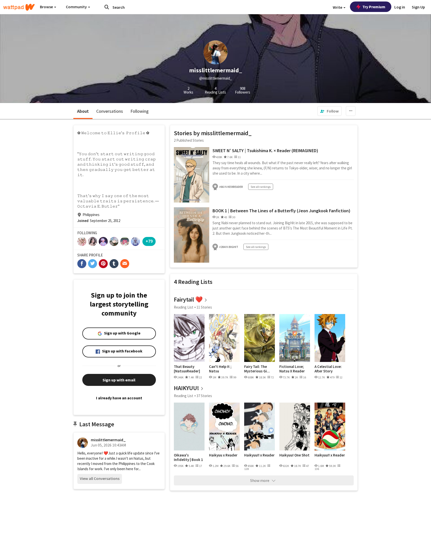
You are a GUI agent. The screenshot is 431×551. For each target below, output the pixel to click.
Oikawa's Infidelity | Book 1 (188, 457)
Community (77, 6)
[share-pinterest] (103, 263)
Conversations (109, 111)
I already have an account (119, 397)
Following (139, 111)
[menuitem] (329, 111)
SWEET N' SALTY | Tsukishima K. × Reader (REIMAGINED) (265, 150)
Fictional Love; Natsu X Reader (292, 368)
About (83, 111)
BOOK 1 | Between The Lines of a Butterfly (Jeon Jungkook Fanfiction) (281, 211)
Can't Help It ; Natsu (220, 368)
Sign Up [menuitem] (418, 6)
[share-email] (124, 263)
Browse (47, 6)
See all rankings (261, 187)
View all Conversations (99, 478)
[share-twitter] (92, 263)
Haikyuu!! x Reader (259, 455)
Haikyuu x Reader (223, 455)
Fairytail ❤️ (188, 299)
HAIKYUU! (186, 388)
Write (338, 7)
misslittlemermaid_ (108, 440)
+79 (149, 241)
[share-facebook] (81, 263)
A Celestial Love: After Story (328, 368)
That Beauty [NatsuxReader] (187, 368)
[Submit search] (106, 7)
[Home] (19, 7)
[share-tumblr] (113, 263)
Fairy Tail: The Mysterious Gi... (257, 368)
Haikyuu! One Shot (294, 455)
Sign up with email (119, 379)
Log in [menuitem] (399, 6)
